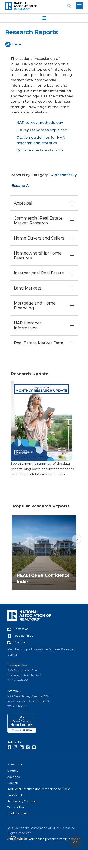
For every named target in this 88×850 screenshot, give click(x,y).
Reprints (12, 782)
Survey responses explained (41, 130)
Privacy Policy (16, 795)
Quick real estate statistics (39, 150)
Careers (12, 770)
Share (16, 44)
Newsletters (15, 764)
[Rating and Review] (21, 731)
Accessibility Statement (23, 801)
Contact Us (21, 628)
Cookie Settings (18, 813)
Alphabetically (64, 175)
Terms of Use (15, 807)
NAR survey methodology (39, 123)
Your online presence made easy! (54, 839)
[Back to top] (76, 842)
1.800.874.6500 (23, 635)
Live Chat (20, 642)
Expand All (21, 186)
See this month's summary (31, 463)
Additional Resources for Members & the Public (38, 789)
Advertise (13, 776)
